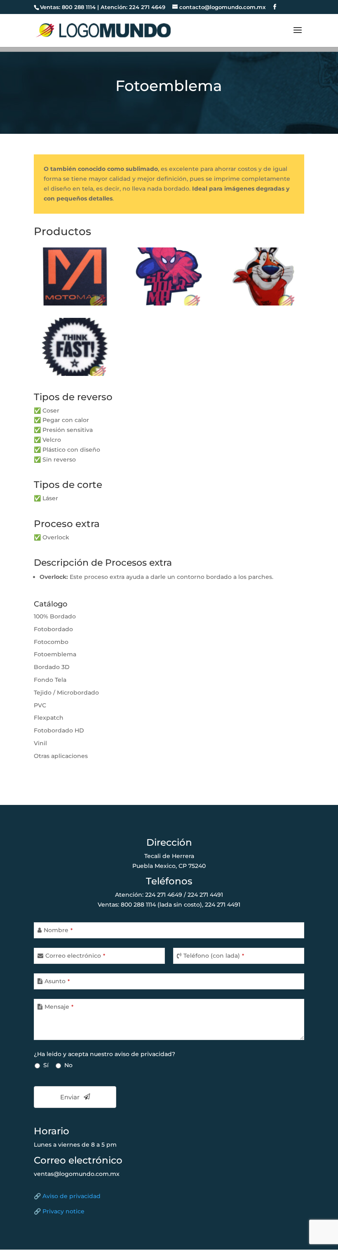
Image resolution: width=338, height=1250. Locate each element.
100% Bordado (55, 616)
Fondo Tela (50, 679)
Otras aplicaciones (61, 756)
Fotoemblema (55, 654)
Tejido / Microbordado (66, 692)
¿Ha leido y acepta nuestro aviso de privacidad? (104, 1054)
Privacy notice (63, 1211)
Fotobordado (53, 629)
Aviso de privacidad (71, 1196)
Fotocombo (51, 642)
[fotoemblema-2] (169, 303)
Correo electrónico (75, 955)
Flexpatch (48, 717)
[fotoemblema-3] (263, 303)
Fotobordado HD (59, 730)
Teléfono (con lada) (213, 955)
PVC (40, 705)
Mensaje (59, 1006)
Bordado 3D (52, 667)
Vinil (40, 743)
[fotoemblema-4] (75, 374)
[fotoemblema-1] (75, 303)
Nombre (58, 930)
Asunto (57, 981)
